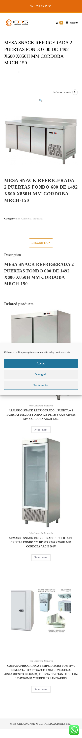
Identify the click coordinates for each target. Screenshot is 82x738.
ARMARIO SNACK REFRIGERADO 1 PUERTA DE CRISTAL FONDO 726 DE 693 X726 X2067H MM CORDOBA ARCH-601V (41, 542)
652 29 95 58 (44, 6)
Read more (41, 429)
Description (41, 242)
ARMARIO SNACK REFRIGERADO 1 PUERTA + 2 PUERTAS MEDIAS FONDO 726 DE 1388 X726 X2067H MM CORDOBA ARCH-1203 (41, 414)
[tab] (41, 243)
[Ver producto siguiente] (75, 92)
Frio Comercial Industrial (29, 218)
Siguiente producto (62, 92)
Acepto (41, 363)
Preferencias (41, 385)
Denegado (41, 374)
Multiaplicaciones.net (54, 723)
